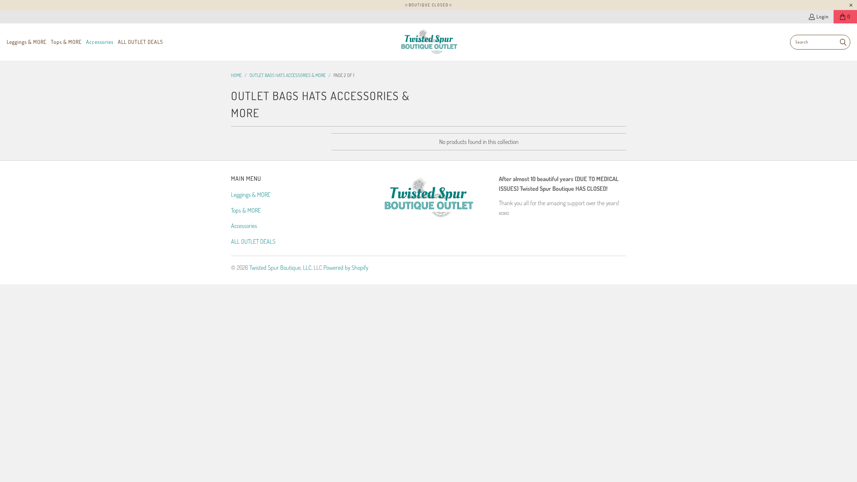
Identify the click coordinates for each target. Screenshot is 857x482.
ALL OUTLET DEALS (253, 241)
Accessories (244, 225)
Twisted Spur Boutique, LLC (280, 267)
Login (822, 16)
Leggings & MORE (250, 194)
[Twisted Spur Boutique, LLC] (429, 42)
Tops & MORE (246, 210)
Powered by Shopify (345, 267)
